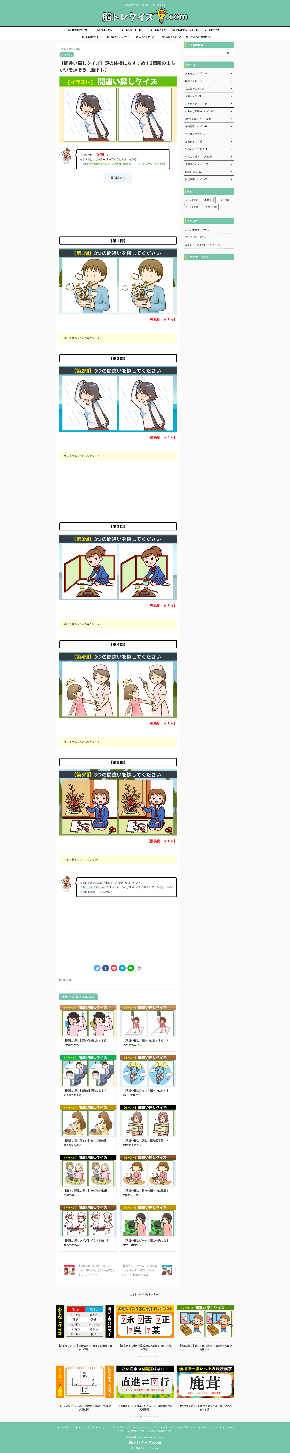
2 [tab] (134, 1356)
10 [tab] (161, 1356)
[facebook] (105, 968)
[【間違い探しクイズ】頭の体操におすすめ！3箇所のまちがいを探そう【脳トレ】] (122, 968)
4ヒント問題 (223, 199)
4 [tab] (140, 1356)
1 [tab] (130, 1356)
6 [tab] (147, 1356)
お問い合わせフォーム (197, 229)
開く (123, 177)
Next (231, 1325)
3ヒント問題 (192, 199)
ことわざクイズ (146, 36)
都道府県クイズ (93, 36)
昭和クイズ (160, 30)
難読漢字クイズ (79, 30)
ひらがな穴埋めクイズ (200, 36)
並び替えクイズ (173, 36)
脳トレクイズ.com (93, 887)
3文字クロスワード (119, 36)
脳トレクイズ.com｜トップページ (203, 244)
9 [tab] (157, 1356)
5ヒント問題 (192, 207)
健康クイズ (213, 30)
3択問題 (208, 199)
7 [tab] (151, 1356)
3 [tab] (137, 1356)
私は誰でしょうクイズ (187, 30)
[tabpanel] (85, 1326)
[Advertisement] (118, 209)
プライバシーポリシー (197, 237)
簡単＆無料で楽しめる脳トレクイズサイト (145, 1437)
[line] (130, 968)
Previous (59, 1325)
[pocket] (114, 968)
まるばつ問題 (210, 207)
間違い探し (106, 30)
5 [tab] (144, 1356)
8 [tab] (154, 1356)
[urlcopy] (139, 968)
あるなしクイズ (133, 30)
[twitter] (97, 968)
